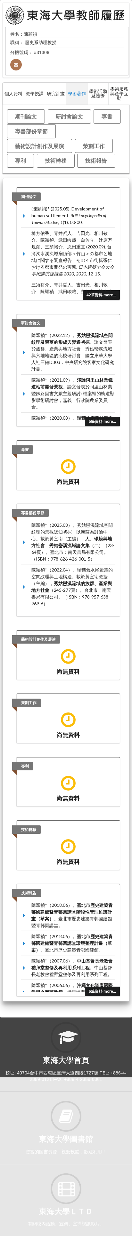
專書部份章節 (31, 131)
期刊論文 (26, 116)
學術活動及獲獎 (98, 93)
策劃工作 (94, 146)
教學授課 (35, 93)
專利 (20, 160)
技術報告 (96, 160)
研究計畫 (56, 93)
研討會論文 (69, 116)
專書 (107, 116)
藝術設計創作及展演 (39, 146)
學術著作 (77, 93)
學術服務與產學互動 (119, 93)
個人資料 (13, 93)
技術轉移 (56, 160)
